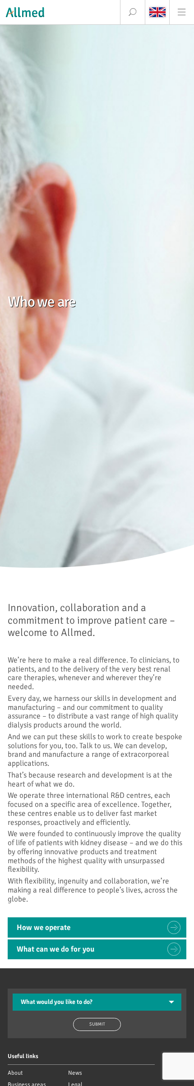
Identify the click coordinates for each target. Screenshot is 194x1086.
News (75, 1073)
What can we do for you (55, 949)
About (15, 1073)
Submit (97, 1024)
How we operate (43, 927)
